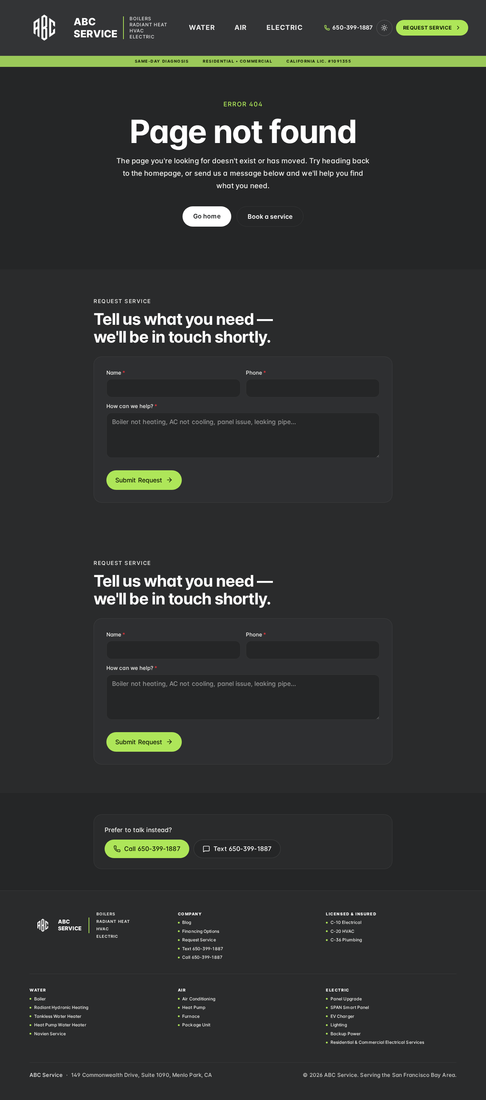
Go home (207, 216)
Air (240, 27)
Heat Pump (193, 1007)
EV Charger (342, 1016)
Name (115, 372)
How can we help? (131, 406)
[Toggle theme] (384, 28)
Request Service (427, 28)
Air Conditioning (198, 999)
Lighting (339, 1025)
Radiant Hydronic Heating (61, 1007)
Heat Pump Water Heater (60, 1025)
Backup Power (346, 1034)
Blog (186, 922)
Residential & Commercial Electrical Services (377, 1042)
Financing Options (200, 931)
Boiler (40, 999)
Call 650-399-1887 (152, 848)
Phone (256, 372)
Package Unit (196, 1025)
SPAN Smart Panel (350, 1007)
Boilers (140, 18)
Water (202, 27)
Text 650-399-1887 (242, 848)
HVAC (137, 30)
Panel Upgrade (346, 999)
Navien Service (50, 1034)
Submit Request (138, 480)
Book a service (270, 216)
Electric (142, 37)
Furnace (191, 1016)
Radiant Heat (148, 24)
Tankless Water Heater (58, 1016)
